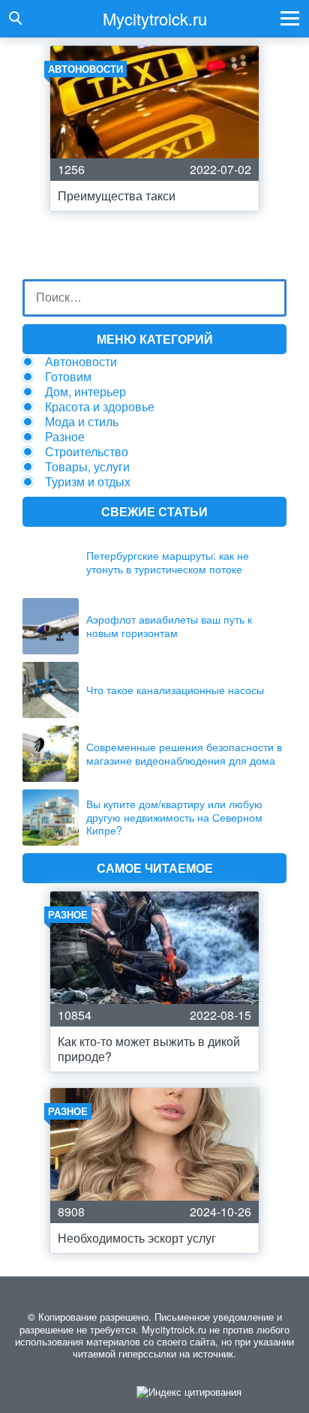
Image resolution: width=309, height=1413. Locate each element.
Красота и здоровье (99, 406)
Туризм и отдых (87, 481)
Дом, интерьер (85, 391)
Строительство (86, 451)
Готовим (68, 376)
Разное (65, 436)
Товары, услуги (87, 466)
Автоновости (81, 361)
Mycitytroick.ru (155, 18)
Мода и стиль (81, 421)
